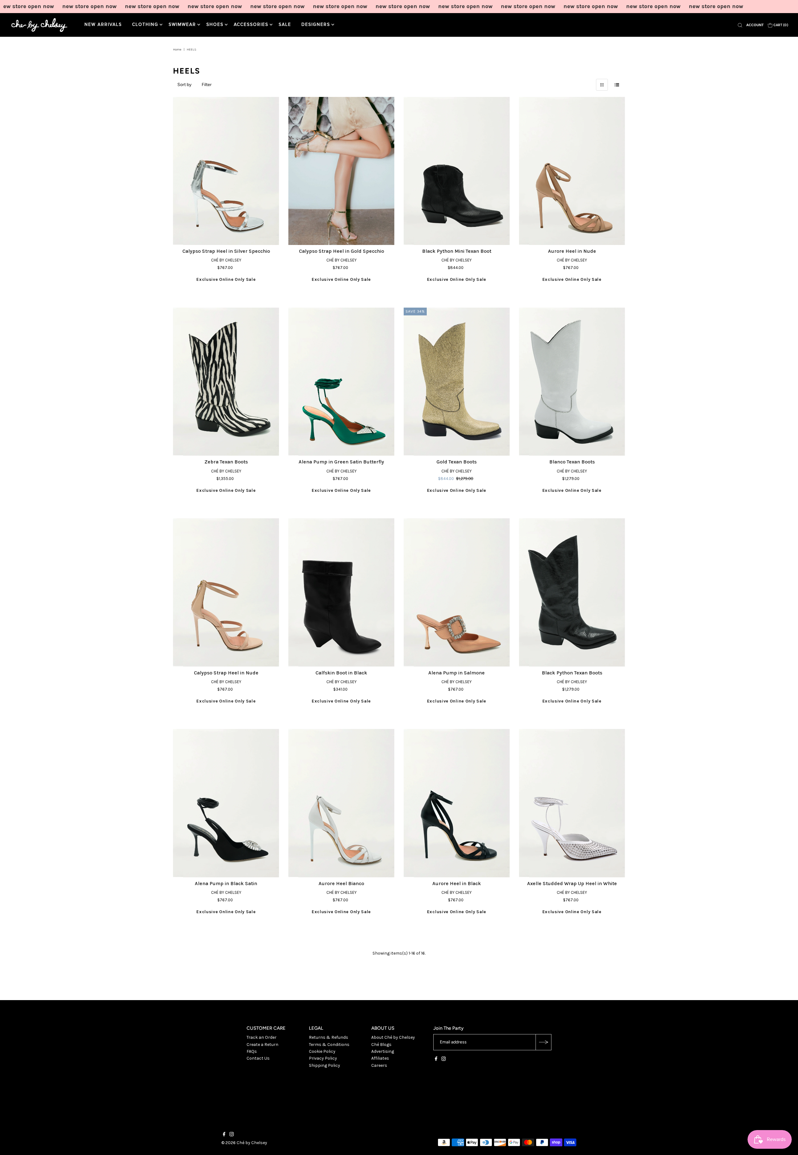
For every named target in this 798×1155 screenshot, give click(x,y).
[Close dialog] (513, 515)
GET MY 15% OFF (459, 607)
